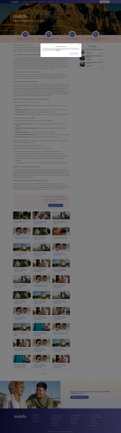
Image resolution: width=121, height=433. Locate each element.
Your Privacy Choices (73, 53)
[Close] (79, 44)
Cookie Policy (58, 50)
